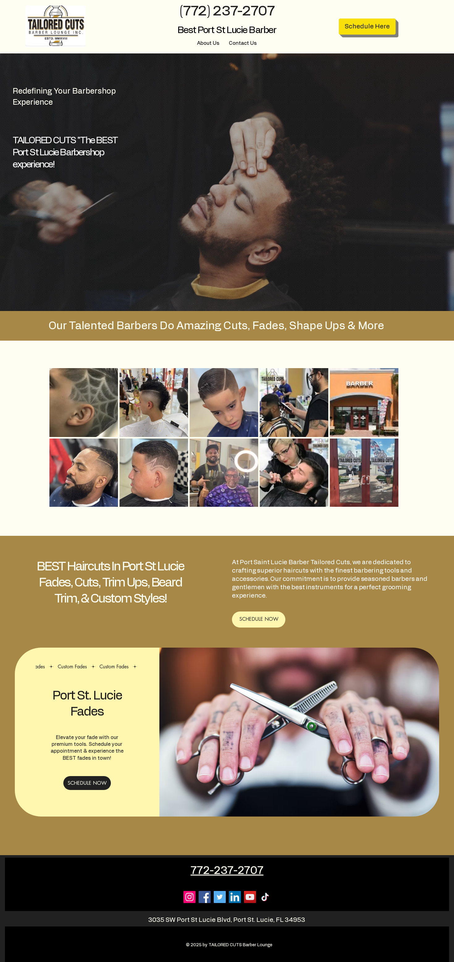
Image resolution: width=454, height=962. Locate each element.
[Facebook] (205, 897)
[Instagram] (189, 897)
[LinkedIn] (235, 897)
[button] (446, 8)
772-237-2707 (227, 870)
